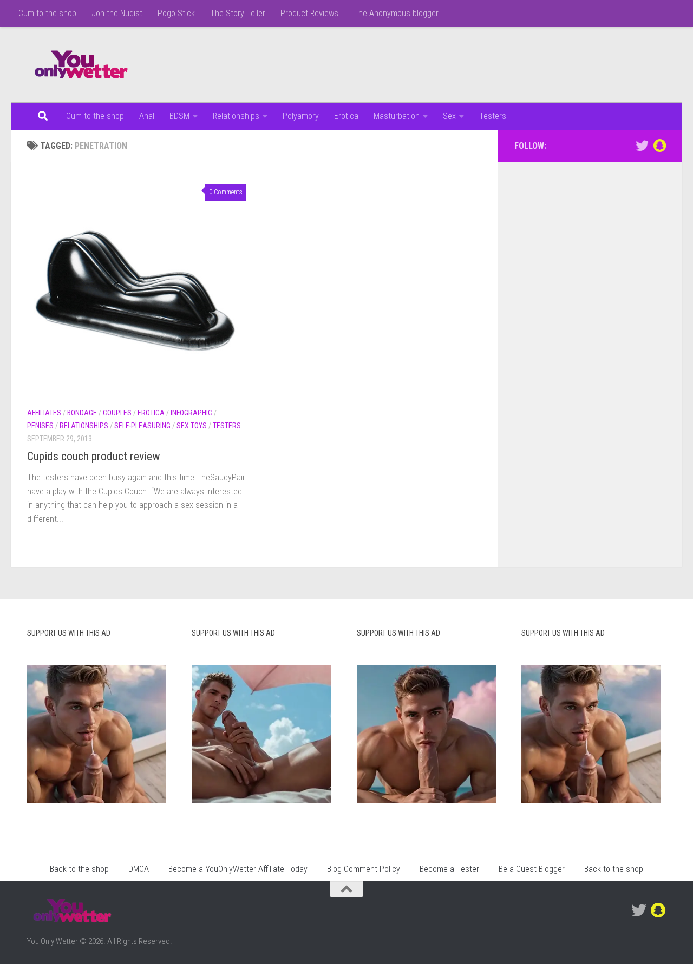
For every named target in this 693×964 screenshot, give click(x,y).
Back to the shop (79, 869)
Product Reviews (309, 13)
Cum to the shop (47, 13)
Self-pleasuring (142, 425)
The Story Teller (237, 13)
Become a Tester (449, 869)
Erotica (346, 116)
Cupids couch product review (93, 456)
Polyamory (301, 116)
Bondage (82, 412)
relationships (84, 425)
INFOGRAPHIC (191, 412)
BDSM (179, 116)
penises (40, 425)
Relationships (236, 116)
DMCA (138, 869)
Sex (449, 116)
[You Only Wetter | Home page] (81, 65)
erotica (151, 412)
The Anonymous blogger (396, 13)
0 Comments (226, 192)
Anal (146, 116)
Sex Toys (191, 425)
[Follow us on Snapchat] (659, 145)
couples (117, 412)
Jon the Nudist (116, 13)
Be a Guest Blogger (532, 869)
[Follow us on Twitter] (642, 145)
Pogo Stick (176, 13)
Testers (492, 116)
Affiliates (44, 412)
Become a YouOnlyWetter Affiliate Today (238, 869)
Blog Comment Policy (363, 869)
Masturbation (397, 116)
